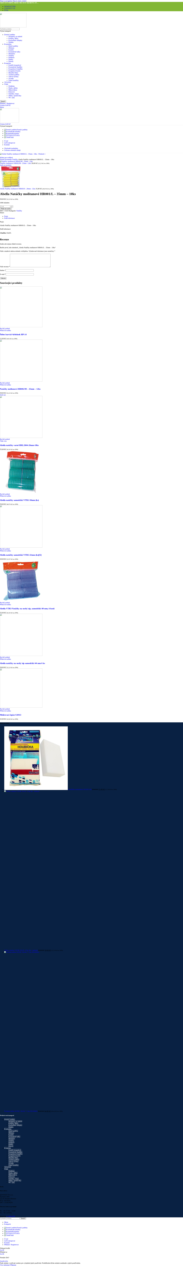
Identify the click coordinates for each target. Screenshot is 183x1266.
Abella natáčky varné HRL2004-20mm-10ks (19, 445)
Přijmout (13, 1265)
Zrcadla (11, 78)
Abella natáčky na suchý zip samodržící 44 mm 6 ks (22, 663)
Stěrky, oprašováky (14, 96)
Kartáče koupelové (14, 65)
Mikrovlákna (12, 90)
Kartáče (11, 50)
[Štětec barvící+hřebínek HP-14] (21, 327)
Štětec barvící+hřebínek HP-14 (13, 334)
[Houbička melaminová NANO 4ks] (36, 789)
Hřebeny (11, 48)
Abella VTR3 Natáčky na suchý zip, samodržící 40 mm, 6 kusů (27, 608)
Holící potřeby (13, 46)
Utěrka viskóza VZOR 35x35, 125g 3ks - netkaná (21, 950)
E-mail (3, 274)
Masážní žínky (13, 73)
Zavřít (2, 1250)
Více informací (5, 1265)
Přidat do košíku (6, 209)
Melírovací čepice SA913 (10, 715)
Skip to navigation (6, 1)
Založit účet (4, 1261)
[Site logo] (13, 27)
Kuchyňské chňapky (15, 40)
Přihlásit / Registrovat (11, 1245)
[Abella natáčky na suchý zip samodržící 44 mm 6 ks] (21, 655)
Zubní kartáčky (13, 80)
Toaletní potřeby (13, 75)
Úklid (6, 84)
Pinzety (10, 61)
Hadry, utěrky (13, 88)
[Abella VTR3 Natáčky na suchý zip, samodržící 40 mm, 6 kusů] (21, 601)
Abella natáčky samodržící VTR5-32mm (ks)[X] (21, 555)
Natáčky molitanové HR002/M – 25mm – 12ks (20, 389)
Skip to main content (19, 1)
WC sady (11, 97)
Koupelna (7, 63)
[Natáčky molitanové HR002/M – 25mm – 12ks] (21, 381)
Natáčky (11, 55)
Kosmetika (7, 44)
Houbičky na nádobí (15, 36)
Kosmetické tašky (14, 52)
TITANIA (7, 82)
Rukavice (11, 92)
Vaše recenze (5, 267)
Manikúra (11, 54)
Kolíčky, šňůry (13, 38)
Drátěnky (11, 86)
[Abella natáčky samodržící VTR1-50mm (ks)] (21, 492)
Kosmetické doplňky (15, 67)
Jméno (3, 270)
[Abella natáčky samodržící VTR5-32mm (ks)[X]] (21, 547)
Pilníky (10, 59)
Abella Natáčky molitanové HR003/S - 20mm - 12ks (18, 189)
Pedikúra (11, 57)
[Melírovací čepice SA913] (21, 707)
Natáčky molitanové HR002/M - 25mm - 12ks (15, 163)
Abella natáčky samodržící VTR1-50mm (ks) (19, 500)
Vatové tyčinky (13, 76)
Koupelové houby (14, 71)
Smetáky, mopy (13, 94)
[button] (5, 330)
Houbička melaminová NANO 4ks (80, 789)
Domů (2, 159)
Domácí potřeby (9, 35)
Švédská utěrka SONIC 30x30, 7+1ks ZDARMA (21, 1111)
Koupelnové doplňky (15, 69)
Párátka (10, 42)
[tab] (6, 216)
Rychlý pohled (5, 328)
